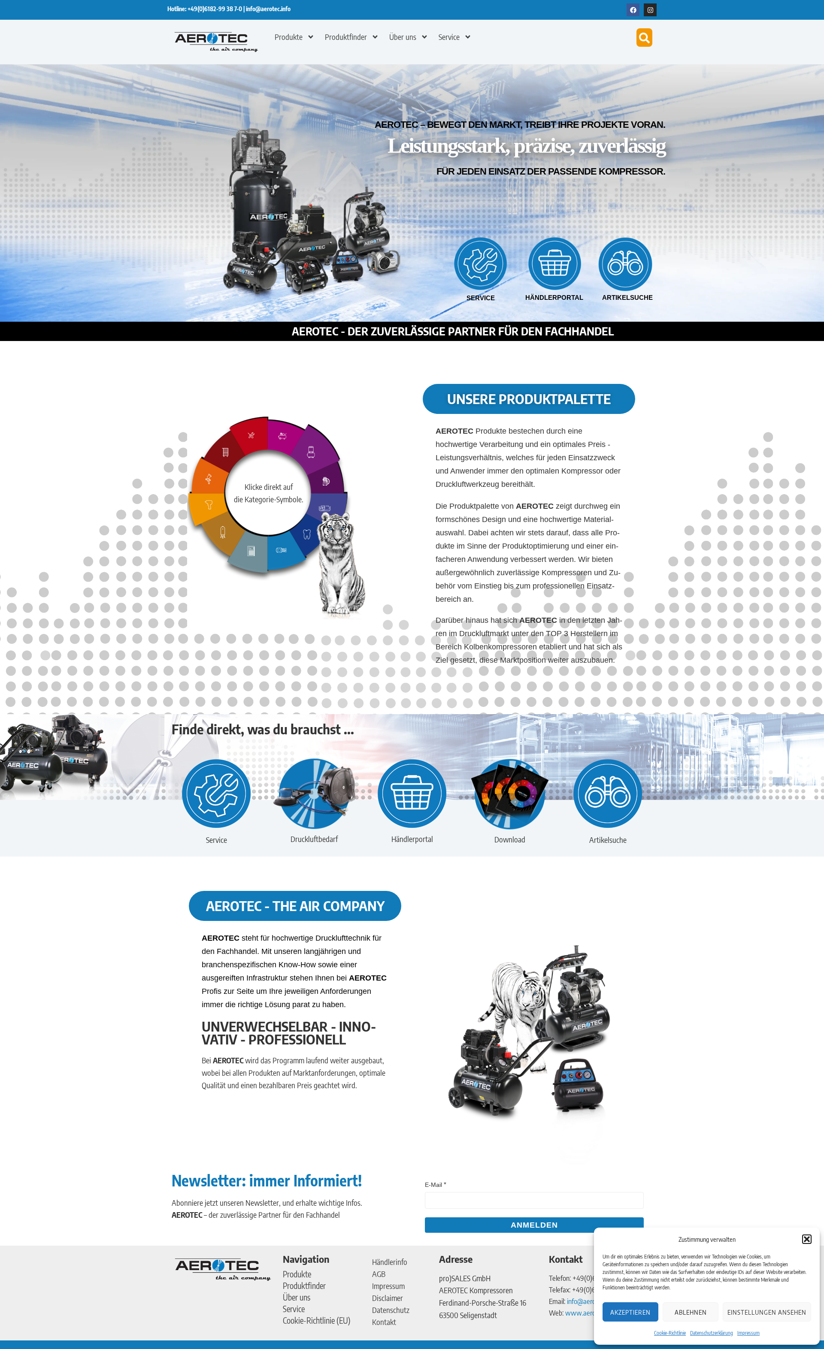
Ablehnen (691, 1312)
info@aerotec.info (268, 8)
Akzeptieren (630, 1312)
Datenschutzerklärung (711, 1333)
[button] (807, 1239)
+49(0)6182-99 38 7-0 (215, 8)
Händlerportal (554, 297)
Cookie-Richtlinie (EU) (317, 1320)
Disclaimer (387, 1298)
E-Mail (433, 1184)
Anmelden (534, 1225)
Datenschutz (390, 1310)
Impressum (748, 1333)
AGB (378, 1274)
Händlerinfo (389, 1262)
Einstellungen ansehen (766, 1312)
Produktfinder (346, 37)
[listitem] (286, 438)
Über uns (402, 37)
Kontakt (384, 1322)
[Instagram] (650, 9)
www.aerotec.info (590, 1312)
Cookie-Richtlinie (670, 1333)
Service (449, 37)
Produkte (289, 37)
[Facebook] (633, 9)
